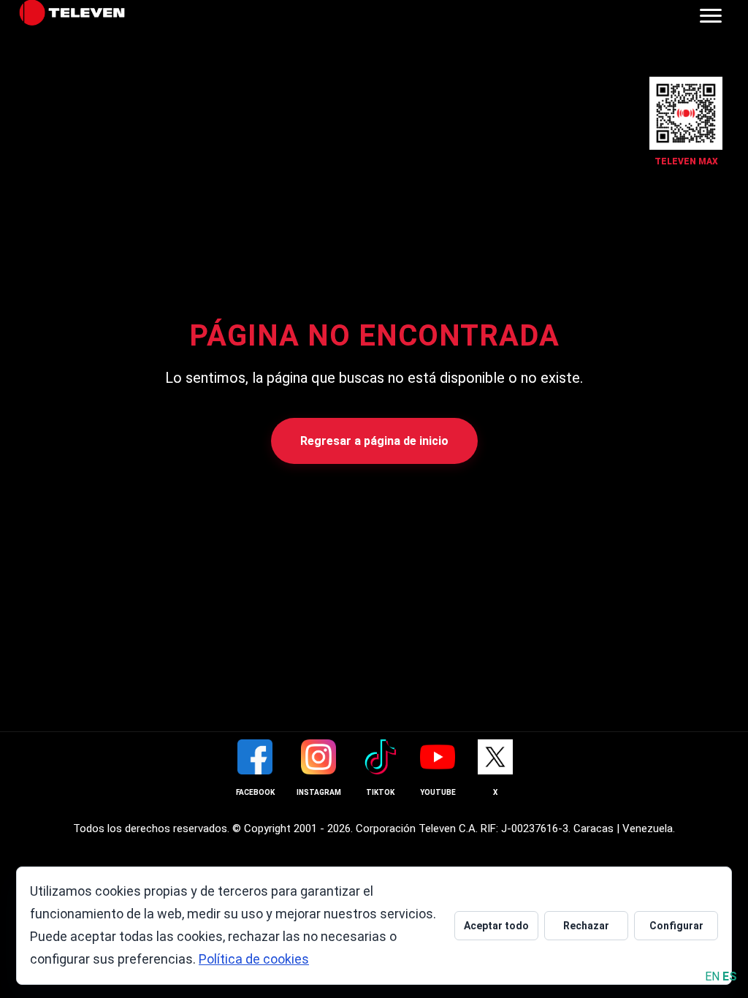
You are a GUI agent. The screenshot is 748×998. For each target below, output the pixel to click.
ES (729, 976)
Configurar (676, 926)
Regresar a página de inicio (374, 441)
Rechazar (586, 926)
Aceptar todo (496, 926)
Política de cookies (254, 959)
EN (712, 976)
